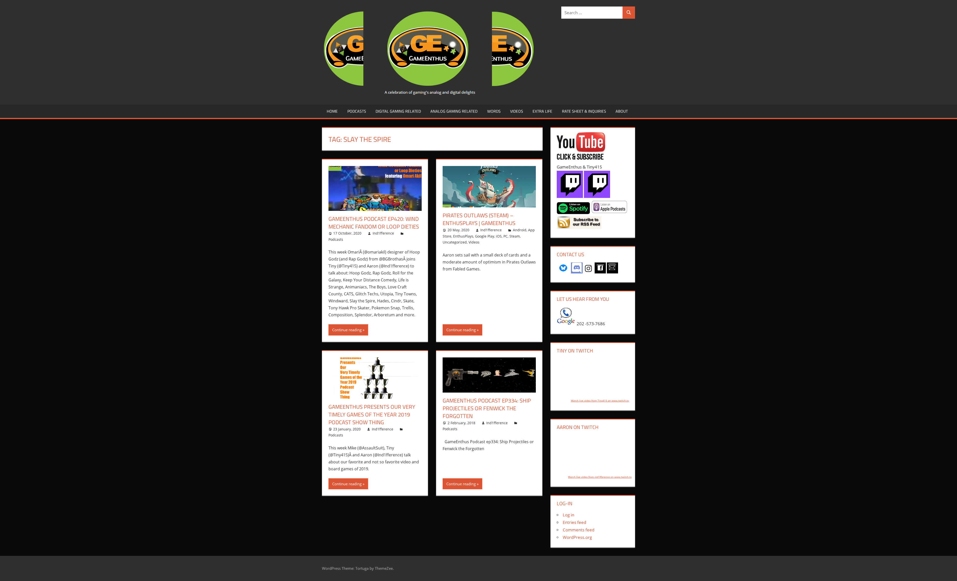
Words (494, 111)
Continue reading (347, 329)
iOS (499, 236)
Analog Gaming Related (454, 111)
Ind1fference (383, 233)
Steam (514, 236)
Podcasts (356, 111)
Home (332, 111)
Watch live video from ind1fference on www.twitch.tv (600, 477)
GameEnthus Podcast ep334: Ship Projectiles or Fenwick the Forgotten (487, 408)
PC (505, 236)
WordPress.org (577, 537)
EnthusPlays (463, 236)
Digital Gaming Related (398, 111)
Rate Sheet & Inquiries (584, 111)
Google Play (484, 236)
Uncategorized (455, 242)
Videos (516, 111)
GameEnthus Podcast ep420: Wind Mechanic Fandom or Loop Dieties (373, 223)
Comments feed (578, 530)
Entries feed (574, 522)
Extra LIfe (542, 111)
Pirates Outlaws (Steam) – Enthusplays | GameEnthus (479, 219)
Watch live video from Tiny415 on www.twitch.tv (600, 400)
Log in (568, 515)
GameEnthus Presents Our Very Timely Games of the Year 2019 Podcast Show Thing (371, 414)
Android (519, 230)
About (622, 111)
